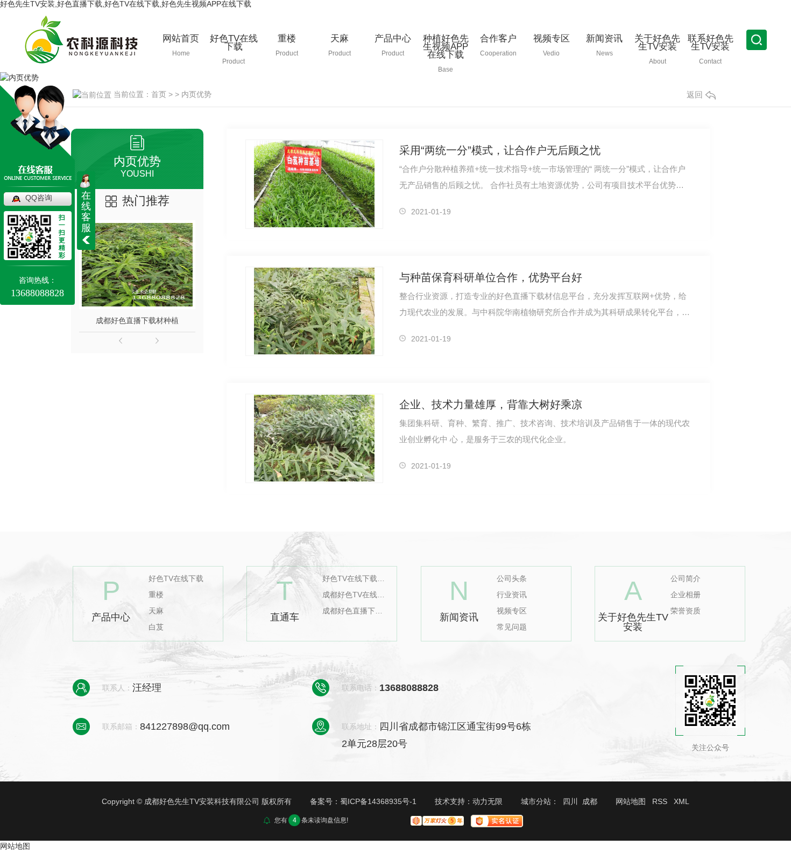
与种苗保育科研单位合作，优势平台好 (490, 277)
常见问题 (512, 627)
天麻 (156, 611)
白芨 (156, 627)
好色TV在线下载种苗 (354, 579)
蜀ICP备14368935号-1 (378, 801)
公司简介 (685, 579)
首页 (158, 94)
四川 (570, 801)
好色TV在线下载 (176, 579)
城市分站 (536, 801)
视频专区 (512, 611)
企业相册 (685, 595)
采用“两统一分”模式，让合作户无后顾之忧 (500, 150)
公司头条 (512, 579)
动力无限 (487, 801)
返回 (695, 94)
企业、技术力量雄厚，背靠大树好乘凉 (490, 404)
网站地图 (631, 801)
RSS (659, 801)
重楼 (156, 595)
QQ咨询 (38, 197)
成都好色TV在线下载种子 (354, 595)
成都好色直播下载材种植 (137, 320)
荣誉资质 (685, 611)
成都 (589, 801)
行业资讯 (512, 595)
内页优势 (196, 94)
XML (681, 801)
